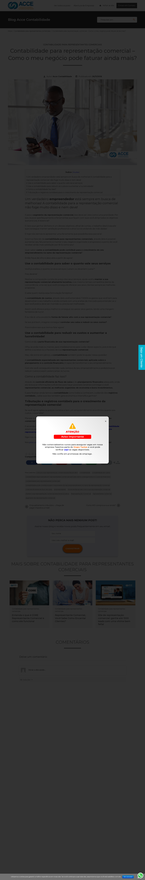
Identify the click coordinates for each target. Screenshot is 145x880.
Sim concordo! (128, 877)
